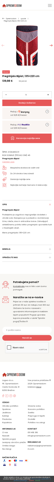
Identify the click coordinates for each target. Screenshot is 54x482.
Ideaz (38, 387)
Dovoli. (37, 480)
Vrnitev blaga (8, 445)
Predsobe (7, 419)
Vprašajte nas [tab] (10, 257)
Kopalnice (7, 422)
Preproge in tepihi (36, 415)
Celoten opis (8, 161)
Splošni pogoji (9, 439)
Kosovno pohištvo (36, 409)
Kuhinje (5, 415)
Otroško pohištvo (10, 406)
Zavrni (31, 480)
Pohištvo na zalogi (36, 422)
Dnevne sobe (34, 406)
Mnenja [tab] (6, 249)
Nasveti (5, 435)
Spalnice (6, 409)
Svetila (31, 412)
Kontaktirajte (19, 286)
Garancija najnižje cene (28, 138)
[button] (51, 45)
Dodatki (31, 419)
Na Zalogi (6, 449)
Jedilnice (6, 412)
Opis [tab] (4, 204)
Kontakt (32, 429)
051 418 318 (33, 432)
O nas (5, 432)
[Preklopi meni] (50, 5)
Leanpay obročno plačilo (14, 442)
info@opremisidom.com (39, 435)
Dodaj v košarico (27, 102)
